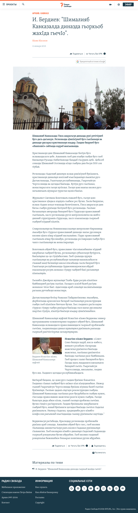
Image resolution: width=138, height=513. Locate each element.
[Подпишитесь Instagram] (103, 488)
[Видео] (110, 5)
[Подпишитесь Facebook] (77, 488)
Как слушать (41, 487)
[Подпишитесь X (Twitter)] (84, 488)
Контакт (6, 503)
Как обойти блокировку (46, 492)
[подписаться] (122, 488)
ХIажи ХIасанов (39, 41)
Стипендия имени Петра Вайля (17, 492)
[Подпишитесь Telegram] (97, 488)
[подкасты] (119, 5)
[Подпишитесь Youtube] (90, 488)
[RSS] (109, 488)
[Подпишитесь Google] (71, 488)
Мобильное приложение (13, 487)
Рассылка (39, 498)
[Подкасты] (116, 488)
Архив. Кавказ (40, 13)
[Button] (76, 54)
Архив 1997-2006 (10, 498)
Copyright (39, 503)
